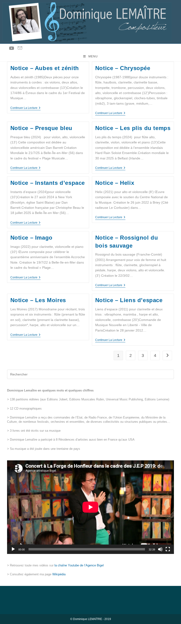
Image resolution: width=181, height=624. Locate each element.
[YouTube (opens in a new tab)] (11, 48)
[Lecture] (13, 549)
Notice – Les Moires (38, 300)
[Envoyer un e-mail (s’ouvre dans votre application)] (20, 48)
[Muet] (160, 549)
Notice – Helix (114, 183)
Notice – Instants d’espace (47, 183)
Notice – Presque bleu (41, 128)
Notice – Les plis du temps (133, 128)
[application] (90, 507)
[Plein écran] (167, 549)
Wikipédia (59, 574)
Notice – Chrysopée (122, 68)
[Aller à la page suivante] (167, 355)
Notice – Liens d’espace (129, 300)
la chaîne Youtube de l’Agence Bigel (79, 565)
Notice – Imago (31, 237)
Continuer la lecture (25, 108)
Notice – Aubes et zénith (44, 68)
